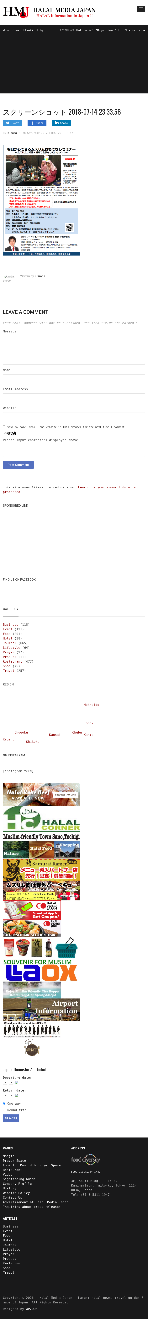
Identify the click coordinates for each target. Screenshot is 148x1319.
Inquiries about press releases (32, 1207)
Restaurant (12, 661)
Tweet (15, 123)
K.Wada (12, 132)
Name (7, 370)
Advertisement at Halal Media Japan (35, 1202)
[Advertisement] (74, 61)
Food (7, 634)
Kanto (88, 735)
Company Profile (17, 1184)
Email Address (15, 389)
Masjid (8, 1156)
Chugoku (21, 732)
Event (8, 629)
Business (10, 624)
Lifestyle (11, 648)
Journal (9, 643)
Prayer (8, 652)
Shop (7, 666)
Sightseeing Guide (19, 1179)
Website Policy (16, 1193)
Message (9, 331)
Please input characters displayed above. (41, 440)
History (9, 1188)
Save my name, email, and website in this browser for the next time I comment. (66, 427)
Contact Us (12, 1197)
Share (40, 123)
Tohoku (89, 723)
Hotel (8, 638)
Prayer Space (14, 1160)
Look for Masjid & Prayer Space (32, 1165)
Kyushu (8, 739)
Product (9, 657)
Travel (8, 671)
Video (8, 1174)
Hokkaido (91, 705)
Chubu (77, 732)
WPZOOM (32, 1309)
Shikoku (33, 742)
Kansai (55, 735)
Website (9, 408)
